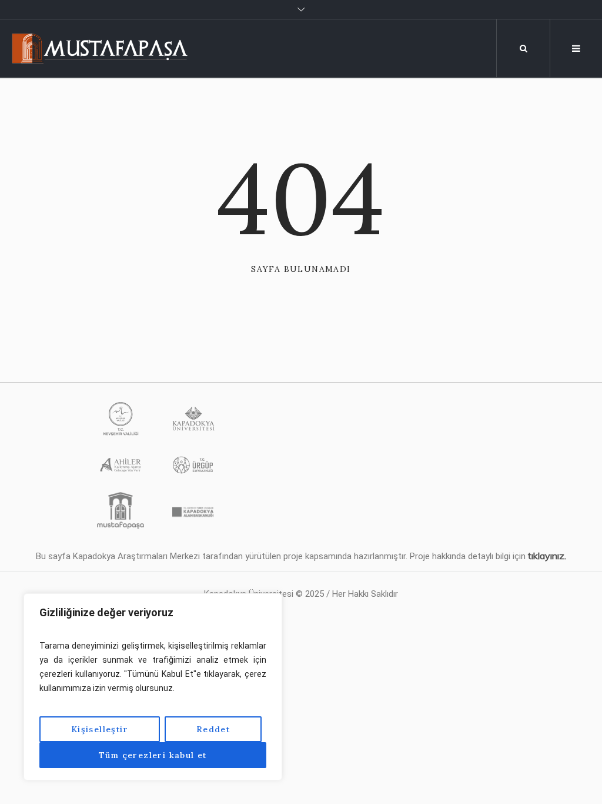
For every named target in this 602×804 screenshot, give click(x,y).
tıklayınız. (547, 556)
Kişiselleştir (99, 729)
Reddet (213, 729)
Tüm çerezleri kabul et (153, 755)
